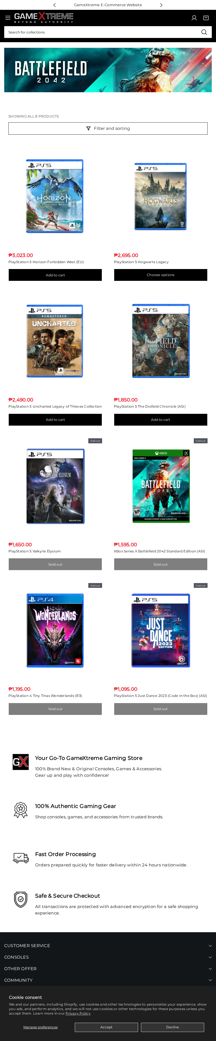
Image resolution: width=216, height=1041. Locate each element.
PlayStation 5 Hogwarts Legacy (141, 262)
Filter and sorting (112, 128)
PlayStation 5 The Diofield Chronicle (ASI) (150, 406)
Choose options (160, 275)
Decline (172, 1027)
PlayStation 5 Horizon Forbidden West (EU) (46, 262)
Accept (106, 1027)
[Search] (204, 32)
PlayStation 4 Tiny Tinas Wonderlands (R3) (45, 696)
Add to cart (55, 275)
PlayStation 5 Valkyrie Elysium (34, 551)
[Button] (54, 5)
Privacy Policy (78, 1013)
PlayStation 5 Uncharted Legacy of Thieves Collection (55, 406)
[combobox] (108, 32)
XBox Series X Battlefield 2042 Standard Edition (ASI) (159, 551)
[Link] (43, 18)
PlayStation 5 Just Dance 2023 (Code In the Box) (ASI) (160, 696)
